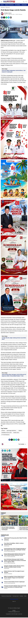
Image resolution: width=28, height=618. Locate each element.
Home (2, 4)
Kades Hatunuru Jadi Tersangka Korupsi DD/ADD (14, 572)
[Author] (2, 13)
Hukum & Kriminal (9, 4)
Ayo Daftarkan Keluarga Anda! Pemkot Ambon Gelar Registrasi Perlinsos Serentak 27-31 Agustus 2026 (15, 560)
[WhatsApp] (6, 17)
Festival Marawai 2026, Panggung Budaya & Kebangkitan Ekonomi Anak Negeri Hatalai (15, 549)
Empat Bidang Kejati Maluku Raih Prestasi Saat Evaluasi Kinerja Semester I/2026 (14, 554)
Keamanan (24, 4)
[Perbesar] (14, 37)
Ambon (3, 430)
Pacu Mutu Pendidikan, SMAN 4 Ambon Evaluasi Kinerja (14, 544)
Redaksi (21, 596)
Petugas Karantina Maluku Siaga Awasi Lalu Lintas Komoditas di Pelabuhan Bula (15, 586)
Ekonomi (8, 7)
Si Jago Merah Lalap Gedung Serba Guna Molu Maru (14, 338)
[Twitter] (4, 17)
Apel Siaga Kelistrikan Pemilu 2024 (12, 430)
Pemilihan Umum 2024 (7, 432)
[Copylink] (11, 17)
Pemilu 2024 (16, 432)
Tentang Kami (15, 596)
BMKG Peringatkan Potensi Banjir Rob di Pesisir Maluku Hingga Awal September (14, 577)
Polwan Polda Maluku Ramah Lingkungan (14, 581)
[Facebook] (2, 17)
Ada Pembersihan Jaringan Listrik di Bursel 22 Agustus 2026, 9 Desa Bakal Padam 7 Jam (14, 375)
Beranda (3, 7)
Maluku (20, 430)
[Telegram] (9, 17)
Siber (25, 596)
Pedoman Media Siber (6, 596)
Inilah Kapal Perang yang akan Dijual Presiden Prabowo (15, 538)
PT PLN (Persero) (5, 434)
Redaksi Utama (7, 13)
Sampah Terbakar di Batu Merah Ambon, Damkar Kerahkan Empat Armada (14, 566)
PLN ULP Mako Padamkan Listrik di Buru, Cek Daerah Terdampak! (13, 71)
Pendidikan (17, 4)
